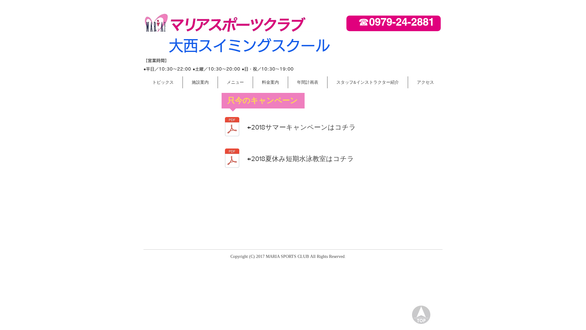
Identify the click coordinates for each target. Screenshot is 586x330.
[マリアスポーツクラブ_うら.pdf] (232, 158)
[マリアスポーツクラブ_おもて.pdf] (232, 127)
